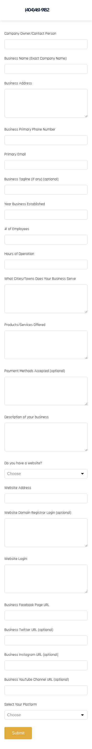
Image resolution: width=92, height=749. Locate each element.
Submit (18, 733)
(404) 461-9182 (37, 10)
